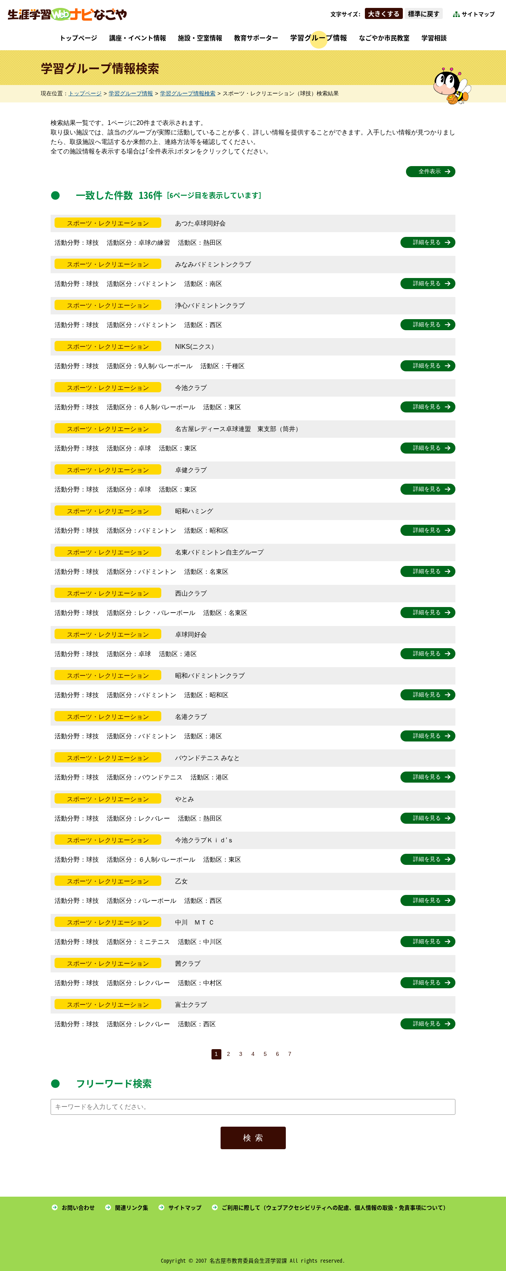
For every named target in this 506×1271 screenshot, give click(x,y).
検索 (255, 1137)
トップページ (78, 37)
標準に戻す (424, 13)
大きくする (384, 13)
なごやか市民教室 (384, 37)
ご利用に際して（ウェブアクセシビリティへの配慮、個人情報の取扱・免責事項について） (335, 1207)
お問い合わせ (78, 1207)
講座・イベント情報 (137, 37)
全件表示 (430, 171)
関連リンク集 (131, 1207)
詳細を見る (427, 242)
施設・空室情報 (200, 37)
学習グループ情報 (318, 37)
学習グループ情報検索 (187, 93)
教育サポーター (256, 37)
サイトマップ (478, 14)
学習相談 (434, 37)
